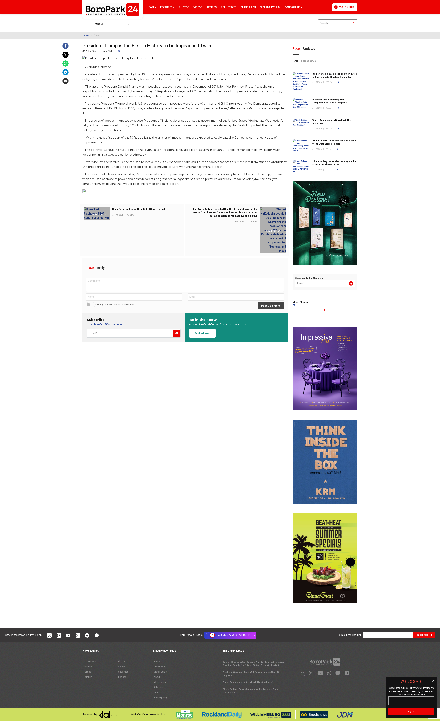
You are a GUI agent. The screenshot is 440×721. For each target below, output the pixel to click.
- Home (156, 661)
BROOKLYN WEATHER (133, 23)
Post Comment (270, 305)
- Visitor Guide (160, 671)
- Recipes (121, 677)
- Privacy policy (160, 697)
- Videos (121, 666)
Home (85, 35)
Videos (197, 7)
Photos (184, 7)
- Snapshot (122, 671)
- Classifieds (159, 666)
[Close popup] (433, 680)
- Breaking (87, 666)
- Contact (157, 692)
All (296, 60)
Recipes (211, 7)
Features (166, 7)
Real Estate (228, 7)
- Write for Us (159, 682)
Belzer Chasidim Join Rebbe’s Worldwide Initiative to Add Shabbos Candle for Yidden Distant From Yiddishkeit (334, 77)
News (151, 7)
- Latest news (89, 661)
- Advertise (158, 687)
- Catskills (87, 677)
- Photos (121, 661)
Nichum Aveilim (270, 7)
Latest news (308, 60)
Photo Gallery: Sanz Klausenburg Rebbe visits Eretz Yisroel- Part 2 (250, 691)
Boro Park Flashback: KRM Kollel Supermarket (138, 209)
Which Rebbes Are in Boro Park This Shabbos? (248, 682)
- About (156, 677)
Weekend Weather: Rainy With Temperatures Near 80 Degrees (251, 674)
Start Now (203, 333)
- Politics (86, 671)
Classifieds (248, 7)
